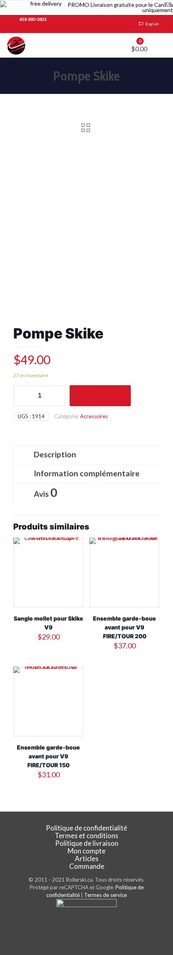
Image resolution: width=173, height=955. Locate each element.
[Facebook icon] (87, 927)
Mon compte (86, 851)
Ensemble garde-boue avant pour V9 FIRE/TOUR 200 (124, 627)
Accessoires (94, 416)
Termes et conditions (86, 835)
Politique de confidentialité (86, 828)
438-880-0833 (33, 19)
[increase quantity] (56, 395)
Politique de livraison (86, 843)
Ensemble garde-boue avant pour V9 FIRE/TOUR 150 (48, 756)
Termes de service (105, 895)
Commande (86, 866)
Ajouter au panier (100, 395)
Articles (87, 858)
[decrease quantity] (22, 395)
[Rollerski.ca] (16, 45)
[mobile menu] (162, 45)
